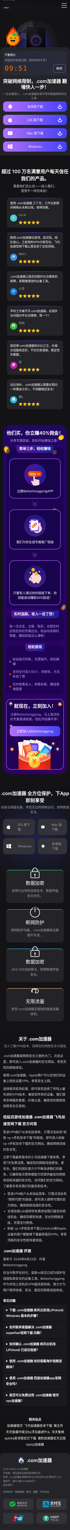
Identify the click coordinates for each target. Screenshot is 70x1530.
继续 (59, 68)
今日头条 (44, 1491)
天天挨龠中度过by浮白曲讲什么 (28, 1432)
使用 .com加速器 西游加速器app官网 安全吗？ (33, 1381)
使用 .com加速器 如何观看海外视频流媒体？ (34, 1364)
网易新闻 (19, 1491)
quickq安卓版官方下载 (20, 1438)
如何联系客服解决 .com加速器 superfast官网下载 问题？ (29, 1330)
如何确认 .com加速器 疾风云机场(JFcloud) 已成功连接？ (31, 1347)
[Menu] (64, 5)
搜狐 (35, 1491)
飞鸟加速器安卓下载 (38, 1426)
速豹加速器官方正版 (52, 1438)
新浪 (28, 1491)
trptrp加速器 (35, 1444)
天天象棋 (58, 1432)
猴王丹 (58, 1426)
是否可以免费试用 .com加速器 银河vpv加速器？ (32, 1398)
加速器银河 (15, 1426)
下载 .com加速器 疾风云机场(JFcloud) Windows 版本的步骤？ (34, 1313)
